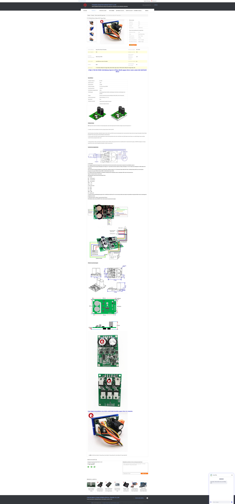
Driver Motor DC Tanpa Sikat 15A (109, 455)
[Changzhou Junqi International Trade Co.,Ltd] (85, 5)
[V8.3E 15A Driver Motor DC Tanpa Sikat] (117, 485)
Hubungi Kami (129, 10)
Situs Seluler (94, 502)
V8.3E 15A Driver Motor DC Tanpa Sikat (117, 489)
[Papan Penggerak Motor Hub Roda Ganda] (91, 485)
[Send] (232, 502)
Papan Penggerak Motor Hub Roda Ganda (91, 489)
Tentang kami (102, 10)
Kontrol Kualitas (120, 10)
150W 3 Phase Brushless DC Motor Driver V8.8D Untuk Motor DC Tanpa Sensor (143, 491)
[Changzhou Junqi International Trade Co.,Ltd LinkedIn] (147, 498)
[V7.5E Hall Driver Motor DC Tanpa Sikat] (91, 23)
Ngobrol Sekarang (147, 1)
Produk (93, 10)
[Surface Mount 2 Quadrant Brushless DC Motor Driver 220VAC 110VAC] (100, 485)
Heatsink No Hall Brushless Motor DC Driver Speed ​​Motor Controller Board (134, 490)
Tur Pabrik (111, 10)
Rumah (85, 10)
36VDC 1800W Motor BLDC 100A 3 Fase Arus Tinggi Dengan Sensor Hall (108, 490)
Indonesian (154, 1)
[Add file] (211, 502)
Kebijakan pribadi (98, 502)
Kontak (145, 473)
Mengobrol (133, 44)
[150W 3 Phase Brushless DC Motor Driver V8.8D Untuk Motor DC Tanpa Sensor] (143, 485)
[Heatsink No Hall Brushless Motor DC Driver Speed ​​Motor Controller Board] (134, 485)
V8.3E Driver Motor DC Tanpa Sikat (98, 455)
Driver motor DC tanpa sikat (100, 15)
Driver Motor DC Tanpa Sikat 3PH (121, 455)
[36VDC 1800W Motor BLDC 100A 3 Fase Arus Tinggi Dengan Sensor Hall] (108, 485)
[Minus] (232, 475)
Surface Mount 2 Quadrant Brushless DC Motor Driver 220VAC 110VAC (100, 490)
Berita (146, 10)
